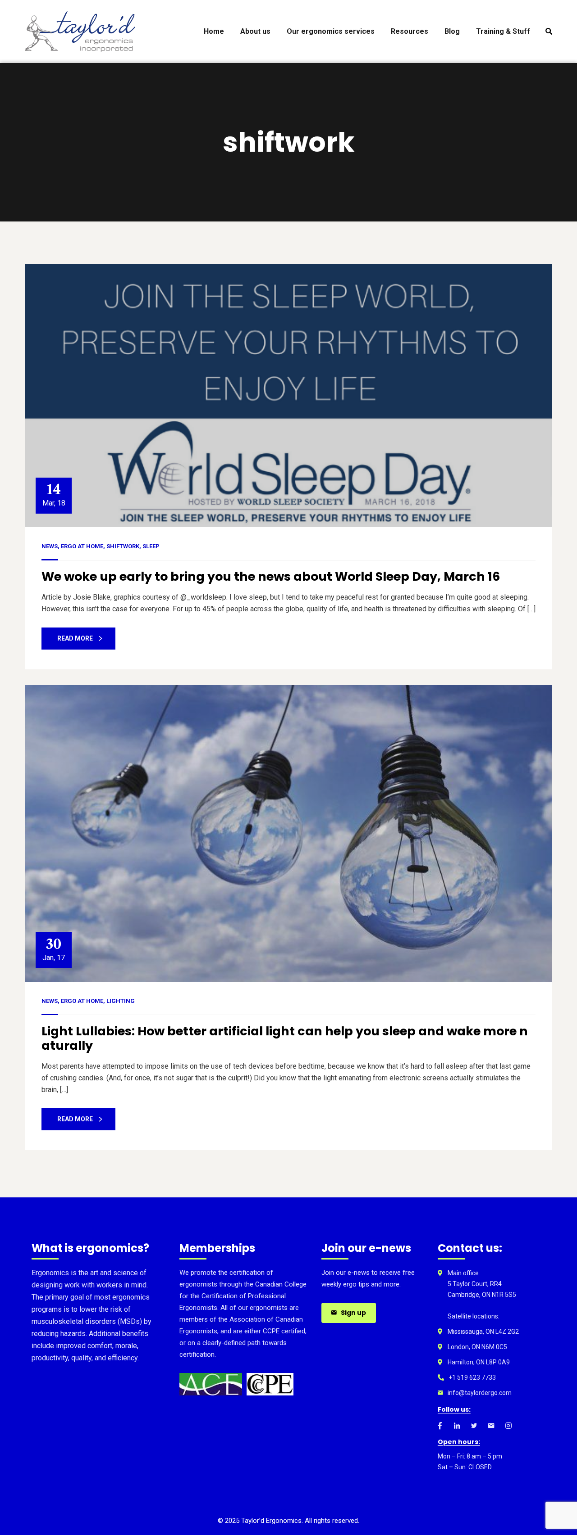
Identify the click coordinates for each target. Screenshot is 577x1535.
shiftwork (122, 546)
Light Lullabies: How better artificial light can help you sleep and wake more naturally (284, 1038)
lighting (120, 1001)
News (49, 546)
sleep (151, 546)
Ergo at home (82, 546)
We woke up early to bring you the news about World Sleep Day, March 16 (270, 576)
